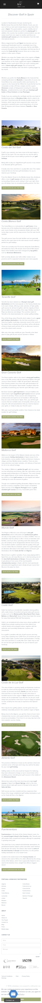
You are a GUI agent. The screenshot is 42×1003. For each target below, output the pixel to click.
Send (37, 956)
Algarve (4, 884)
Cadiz (3, 891)
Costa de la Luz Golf (12, 682)
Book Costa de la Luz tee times (13, 725)
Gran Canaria (26, 893)
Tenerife (25, 898)
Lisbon (3, 898)
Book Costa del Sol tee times (13, 188)
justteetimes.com (16, 986)
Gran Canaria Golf (11, 372)
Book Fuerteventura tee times (13, 869)
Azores (4, 888)
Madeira (4, 900)
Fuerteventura (9, 829)
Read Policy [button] (19, 994)
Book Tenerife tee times (11, 339)
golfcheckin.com (35, 986)
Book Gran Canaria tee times (13, 417)
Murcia (3, 905)
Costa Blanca (5, 893)
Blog (3, 924)
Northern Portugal (28, 896)
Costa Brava (26, 884)
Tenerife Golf (8, 297)
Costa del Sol (26, 888)
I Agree (21, 999)
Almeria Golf (8, 757)
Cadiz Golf (7, 605)
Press (3, 927)
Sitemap (4, 978)
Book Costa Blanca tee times (13, 263)
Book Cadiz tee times (10, 649)
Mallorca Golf (9, 450)
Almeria (4, 886)
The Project (5, 920)
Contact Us (5, 922)
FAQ (17, 976)
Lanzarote (4, 896)
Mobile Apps (5, 929)
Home (3, 915)
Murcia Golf (8, 527)
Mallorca (4, 903)
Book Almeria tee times (11, 800)
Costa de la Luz (27, 886)
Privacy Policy (26, 976)
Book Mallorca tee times (11, 494)
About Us (4, 918)
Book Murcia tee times (10, 572)
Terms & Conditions (7, 976)
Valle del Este (6, 787)
